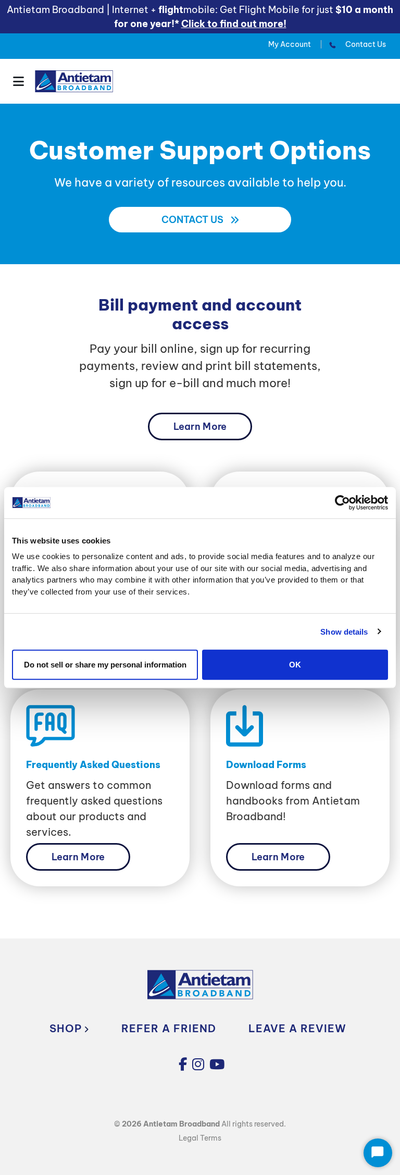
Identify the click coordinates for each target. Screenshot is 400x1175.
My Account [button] (289, 44)
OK (295, 664)
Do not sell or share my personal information (105, 664)
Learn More (200, 426)
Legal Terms (200, 1138)
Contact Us (365, 44)
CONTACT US (193, 220)
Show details (344, 631)
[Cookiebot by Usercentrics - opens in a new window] (342, 502)
